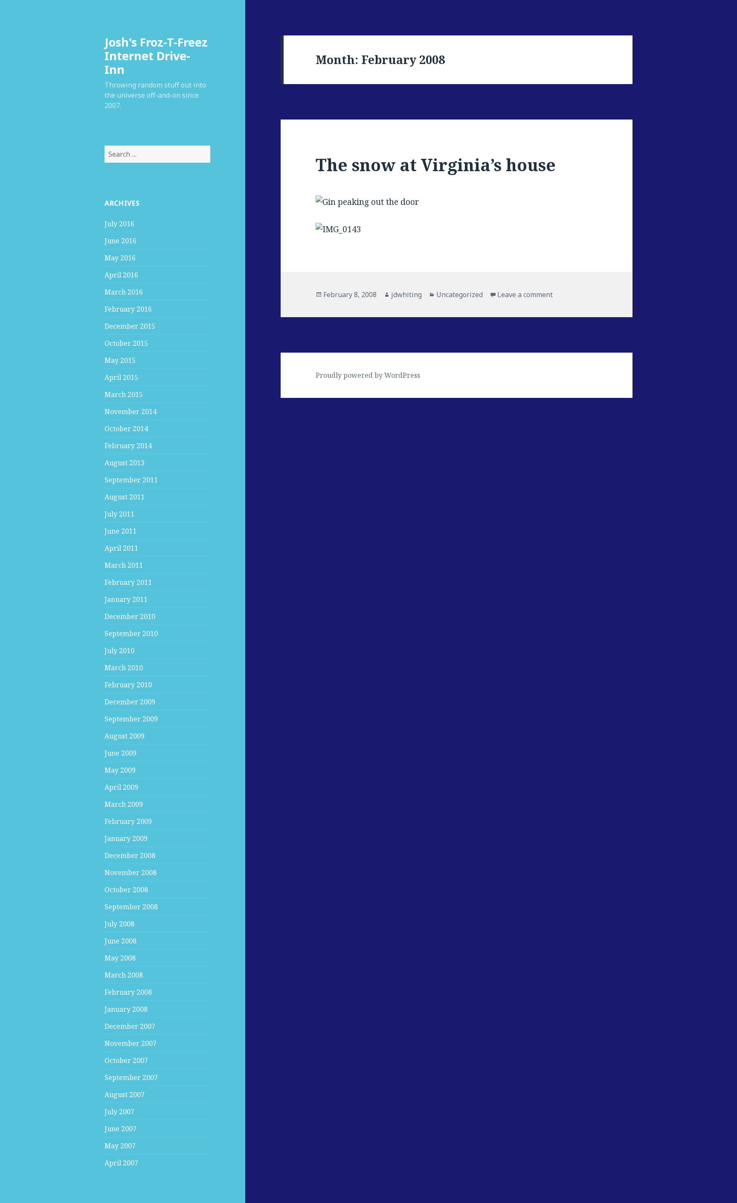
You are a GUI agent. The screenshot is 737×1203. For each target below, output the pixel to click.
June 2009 (120, 753)
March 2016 (123, 292)
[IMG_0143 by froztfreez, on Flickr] (456, 230)
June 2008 (120, 941)
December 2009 (129, 702)
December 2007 (129, 1026)
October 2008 (126, 889)
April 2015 (121, 377)
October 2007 (126, 1060)
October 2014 (126, 428)
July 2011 (119, 514)
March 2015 (123, 394)
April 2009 (121, 787)
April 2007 (121, 1163)
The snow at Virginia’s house (436, 164)
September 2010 (131, 633)
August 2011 (124, 497)
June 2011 (120, 531)
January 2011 (126, 599)
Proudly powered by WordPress (368, 375)
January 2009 (126, 838)
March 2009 (123, 804)
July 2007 (119, 1111)
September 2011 (131, 480)
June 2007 (120, 1128)
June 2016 (120, 240)
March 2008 (123, 975)
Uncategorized (459, 294)
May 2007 (120, 1145)
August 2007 (124, 1094)
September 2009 (131, 719)
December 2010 (129, 616)
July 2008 (119, 924)
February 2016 (128, 309)
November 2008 (130, 872)
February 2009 (128, 821)
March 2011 (123, 565)
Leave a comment (525, 294)
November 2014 (130, 411)
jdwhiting (406, 294)
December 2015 (129, 326)
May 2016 (120, 258)
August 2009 (124, 736)
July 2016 (119, 223)
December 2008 (129, 855)
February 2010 (128, 684)
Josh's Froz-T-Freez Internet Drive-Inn (156, 55)
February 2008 (128, 992)
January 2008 (126, 1009)
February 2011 (128, 582)
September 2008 (131, 906)
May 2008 (120, 958)
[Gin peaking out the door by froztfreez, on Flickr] (456, 202)
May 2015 (120, 360)
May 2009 (120, 770)
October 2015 (126, 343)
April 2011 (121, 548)
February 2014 (128, 445)
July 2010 (119, 650)
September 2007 (131, 1077)
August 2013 (124, 462)
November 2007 (130, 1043)
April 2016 (121, 275)
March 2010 (123, 667)
